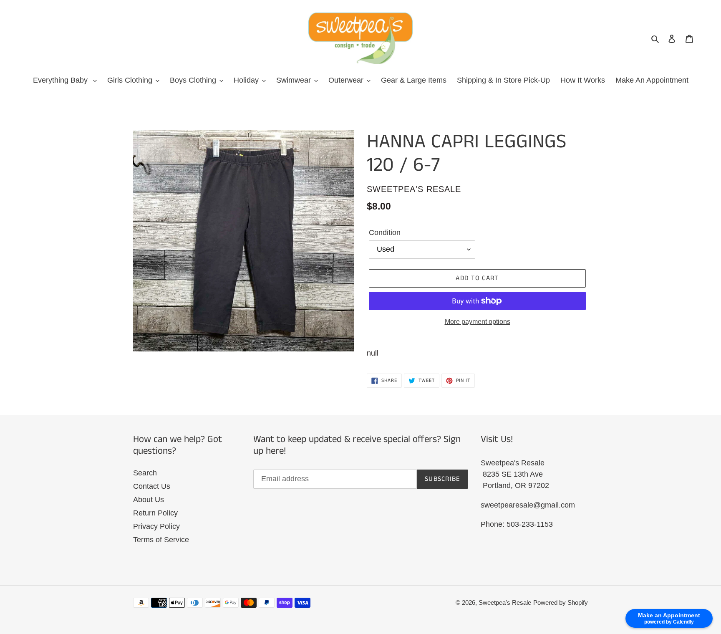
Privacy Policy (156, 526)
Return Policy (155, 513)
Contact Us (151, 486)
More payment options (477, 321)
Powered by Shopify (560, 602)
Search (145, 473)
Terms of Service (161, 539)
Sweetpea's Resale (505, 602)
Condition (385, 232)
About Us (148, 499)
